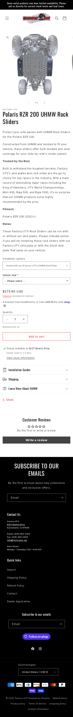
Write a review (36, 440)
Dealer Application (18, 601)
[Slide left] (29, 103)
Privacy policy (18, 703)
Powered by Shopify (39, 698)
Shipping (7, 296)
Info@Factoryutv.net (17, 540)
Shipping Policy (17, 577)
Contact (12, 593)
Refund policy (60, 698)
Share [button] (9, 399)
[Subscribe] (62, 498)
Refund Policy (15, 585)
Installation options (14, 258)
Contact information (38, 709)
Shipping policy (57, 703)
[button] (7, 18)
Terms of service (37, 703)
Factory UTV (21, 698)
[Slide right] (44, 103)
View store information (21, 357)
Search (11, 569)
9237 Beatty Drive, (16, 524)
